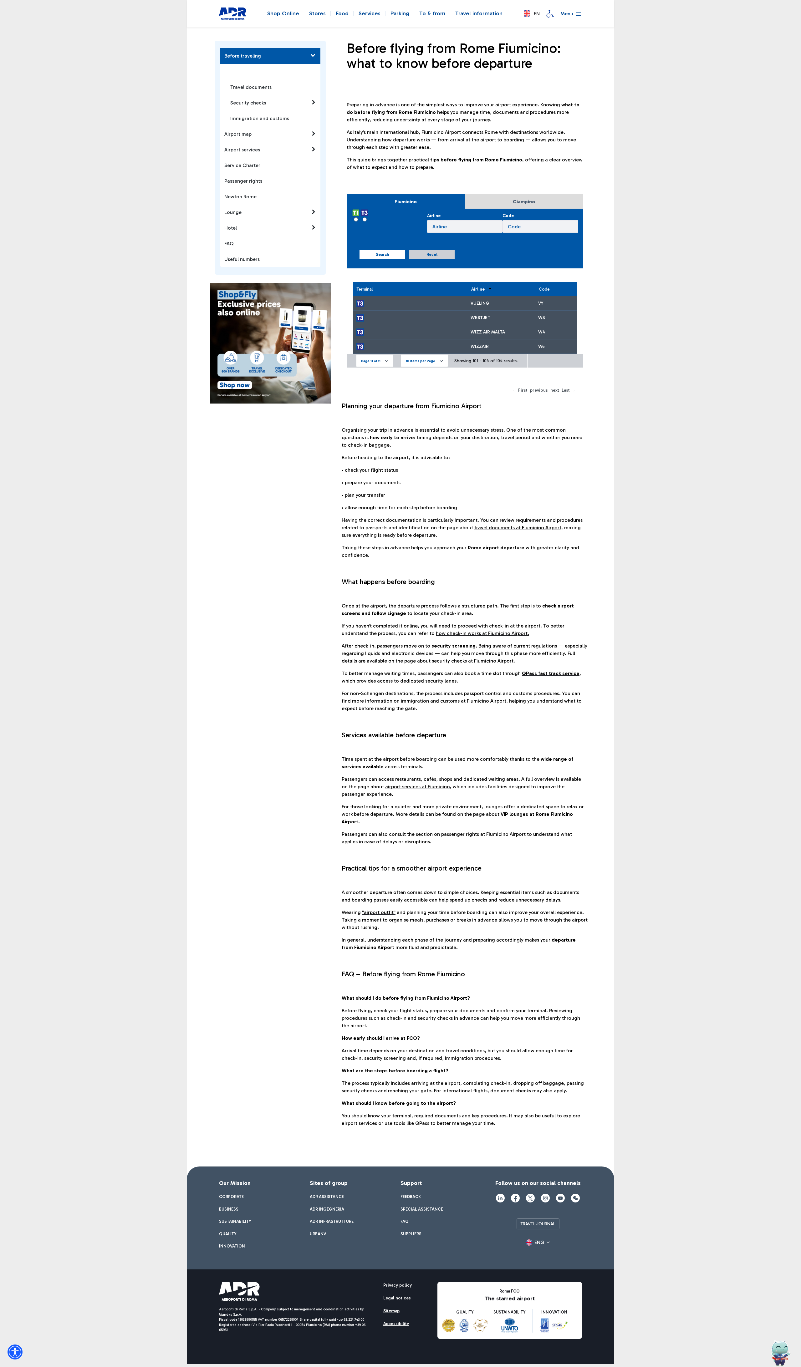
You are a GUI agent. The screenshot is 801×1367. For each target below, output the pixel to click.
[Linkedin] (500, 1198)
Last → (568, 390)
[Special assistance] (550, 13)
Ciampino (524, 202)
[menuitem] (231, 1197)
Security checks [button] (248, 103)
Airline (434, 215)
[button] (532, 13)
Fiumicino (406, 202)
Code (508, 215)
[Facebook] (515, 1198)
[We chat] (575, 1198)
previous (539, 390)
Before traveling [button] (242, 56)
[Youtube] (560, 1198)
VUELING (480, 303)
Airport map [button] (238, 134)
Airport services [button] (242, 150)
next (554, 390)
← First (520, 390)
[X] (530, 1198)
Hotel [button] (230, 228)
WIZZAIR (480, 346)
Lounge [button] (233, 212)
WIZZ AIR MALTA (488, 332)
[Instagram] (545, 1198)
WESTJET (480, 317)
